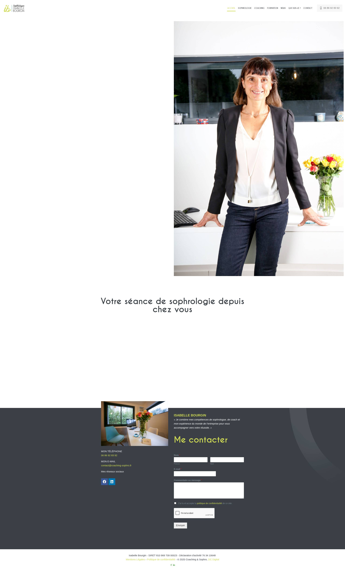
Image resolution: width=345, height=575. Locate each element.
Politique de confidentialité (161, 559)
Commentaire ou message (188, 480)
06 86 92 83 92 (331, 8)
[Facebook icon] (171, 565)
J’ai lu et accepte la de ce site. (205, 503)
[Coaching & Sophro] (14, 8)
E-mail (178, 469)
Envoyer (180, 525)
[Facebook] (104, 481)
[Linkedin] (111, 481)
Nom (177, 455)
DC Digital (213, 559)
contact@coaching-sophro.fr (116, 465)
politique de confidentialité (209, 503)
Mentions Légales (135, 559)
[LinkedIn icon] (174, 565)
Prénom (177, 464)
